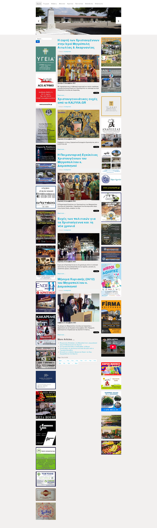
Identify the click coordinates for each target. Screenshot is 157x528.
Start (60, 360)
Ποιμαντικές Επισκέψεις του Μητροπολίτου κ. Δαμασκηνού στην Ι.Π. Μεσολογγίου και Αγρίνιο (78, 344)
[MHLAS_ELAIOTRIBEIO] (111, 52)
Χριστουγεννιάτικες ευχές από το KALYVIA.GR (77, 101)
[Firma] (111, 317)
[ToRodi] (111, 383)
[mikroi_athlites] (111, 280)
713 (68, 360)
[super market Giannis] (111, 369)
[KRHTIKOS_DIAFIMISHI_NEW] (46, 297)
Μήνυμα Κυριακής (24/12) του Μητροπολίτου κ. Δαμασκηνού (76, 282)
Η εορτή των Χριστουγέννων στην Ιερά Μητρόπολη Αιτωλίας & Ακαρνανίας (78, 43)
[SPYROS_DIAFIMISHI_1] (111, 427)
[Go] (38, 41)
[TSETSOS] (46, 479)
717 (86, 360)
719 (94, 360)
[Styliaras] (46, 458)
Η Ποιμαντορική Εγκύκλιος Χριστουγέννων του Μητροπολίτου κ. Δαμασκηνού (78, 160)
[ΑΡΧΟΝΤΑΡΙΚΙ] (111, 207)
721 (64, 363)
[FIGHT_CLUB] (46, 329)
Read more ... (62, 95)
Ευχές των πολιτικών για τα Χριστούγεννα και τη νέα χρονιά (77, 222)
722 (69, 363)
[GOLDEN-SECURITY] (111, 234)
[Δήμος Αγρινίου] (111, 179)
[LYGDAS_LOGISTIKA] (46, 380)
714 (72, 360)
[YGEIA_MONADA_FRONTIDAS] (46, 59)
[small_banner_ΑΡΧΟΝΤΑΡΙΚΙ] (111, 188)
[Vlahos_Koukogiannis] (46, 358)
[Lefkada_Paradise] (46, 262)
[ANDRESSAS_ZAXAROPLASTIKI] (111, 132)
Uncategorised (67, 51)
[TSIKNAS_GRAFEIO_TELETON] (111, 106)
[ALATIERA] (46, 197)
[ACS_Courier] (46, 90)
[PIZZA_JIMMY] (46, 405)
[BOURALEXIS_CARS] (46, 173)
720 (60, 363)
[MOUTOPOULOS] (111, 254)
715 (77, 360)
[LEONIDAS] (46, 494)
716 (81, 360)
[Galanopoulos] (111, 447)
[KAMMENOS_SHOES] (46, 433)
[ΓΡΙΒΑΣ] (46, 511)
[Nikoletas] (46, 125)
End (76, 363)
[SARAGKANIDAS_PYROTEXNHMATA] (46, 227)
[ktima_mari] (111, 161)
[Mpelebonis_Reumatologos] (46, 153)
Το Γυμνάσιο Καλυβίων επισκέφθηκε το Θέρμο (75, 346)
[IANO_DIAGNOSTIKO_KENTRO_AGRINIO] (111, 80)
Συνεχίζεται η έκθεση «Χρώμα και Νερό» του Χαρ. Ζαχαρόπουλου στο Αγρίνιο (76, 353)
